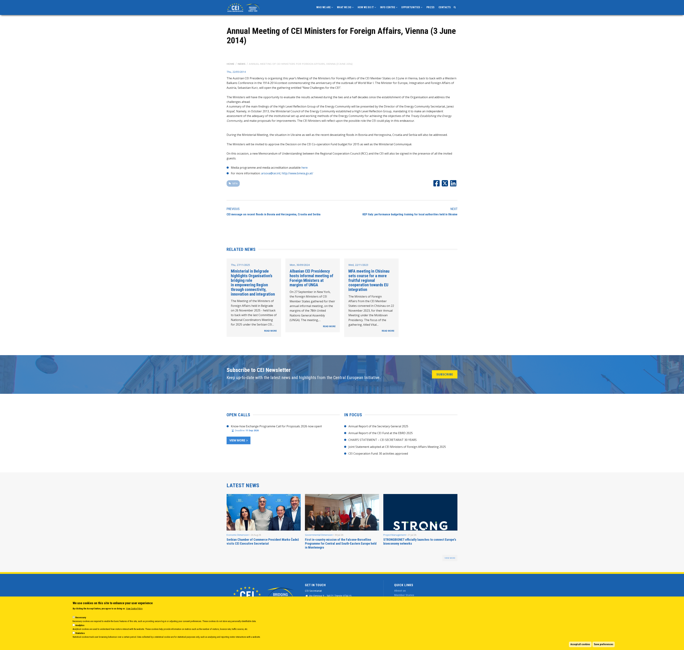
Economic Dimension (238, 534)
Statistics (80, 633)
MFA (235, 183)
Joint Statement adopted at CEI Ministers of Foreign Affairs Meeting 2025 (397, 447)
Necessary (80, 617)
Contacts (445, 7)
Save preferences (603, 644)
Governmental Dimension (319, 534)
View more (237, 440)
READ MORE (270, 330)
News (241, 63)
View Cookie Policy (134, 608)
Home (230, 63)
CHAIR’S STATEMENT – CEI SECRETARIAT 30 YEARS (382, 440)
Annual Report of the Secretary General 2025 (378, 426)
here (304, 168)
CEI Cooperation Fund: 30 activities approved (378, 453)
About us (400, 590)
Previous (233, 209)
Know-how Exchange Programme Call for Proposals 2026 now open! (276, 426)
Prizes (430, 7)
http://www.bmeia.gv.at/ (297, 173)
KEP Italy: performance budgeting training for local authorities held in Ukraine (409, 214)
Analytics (79, 625)
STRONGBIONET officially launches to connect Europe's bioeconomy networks (419, 541)
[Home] (244, 7)
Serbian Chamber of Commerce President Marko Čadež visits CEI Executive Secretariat (263, 541)
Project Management (394, 534)
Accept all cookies (580, 644)
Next (453, 209)
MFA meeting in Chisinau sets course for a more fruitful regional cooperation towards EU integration (368, 280)
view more (450, 558)
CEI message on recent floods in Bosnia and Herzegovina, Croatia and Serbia (273, 214)
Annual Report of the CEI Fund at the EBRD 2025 (380, 433)
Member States (404, 595)
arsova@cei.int (270, 173)
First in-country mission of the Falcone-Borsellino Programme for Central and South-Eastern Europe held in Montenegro (340, 543)
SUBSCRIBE (444, 374)
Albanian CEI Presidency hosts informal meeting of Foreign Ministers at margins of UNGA (311, 278)
